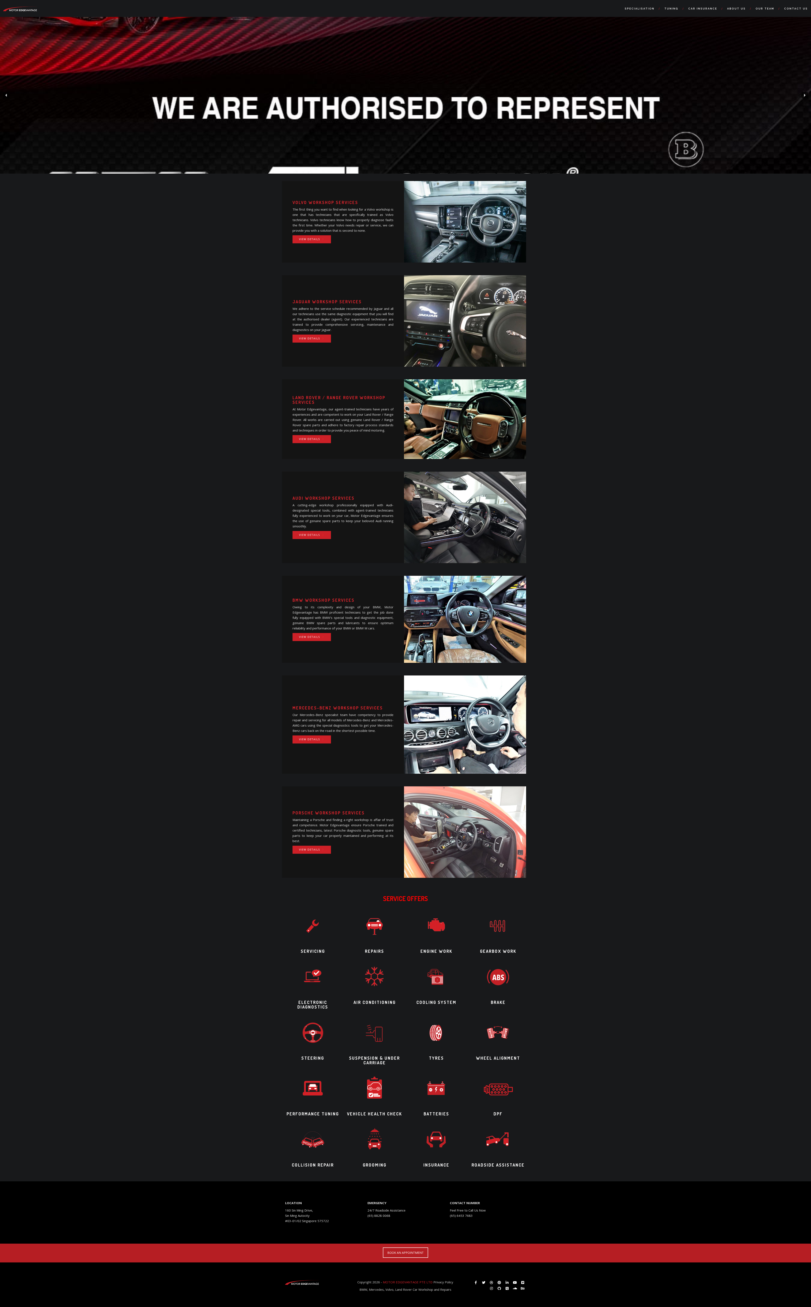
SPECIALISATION (640, 8)
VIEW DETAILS (309, 637)
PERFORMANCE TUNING (313, 1113)
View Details (309, 239)
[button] (6, 95)
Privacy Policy (443, 1282)
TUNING (671, 8)
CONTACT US (796, 8)
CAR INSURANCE (702, 8)
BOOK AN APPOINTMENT (405, 1253)
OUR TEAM (765, 8)
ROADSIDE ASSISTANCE (498, 1165)
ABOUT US (736, 8)
